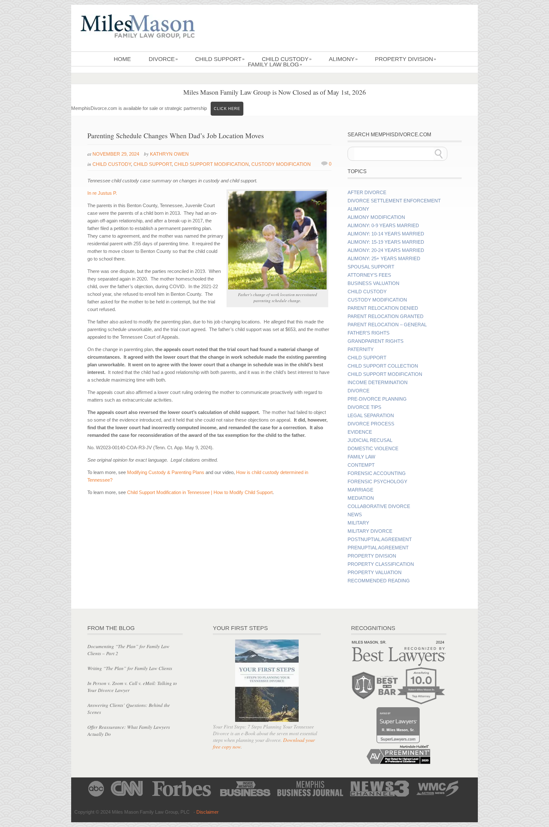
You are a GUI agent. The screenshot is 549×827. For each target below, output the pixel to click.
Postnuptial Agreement (380, 539)
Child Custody (287, 59)
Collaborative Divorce (379, 506)
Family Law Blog (275, 64)
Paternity (361, 349)
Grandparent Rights (375, 341)
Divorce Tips (364, 407)
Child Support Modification (211, 164)
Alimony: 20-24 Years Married (386, 250)
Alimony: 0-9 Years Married (383, 225)
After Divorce (367, 192)
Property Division (405, 59)
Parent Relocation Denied (383, 308)
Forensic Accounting (377, 473)
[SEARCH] (438, 154)
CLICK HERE (227, 108)
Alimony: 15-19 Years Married (386, 242)
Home (122, 59)
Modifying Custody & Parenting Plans (165, 472)
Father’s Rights (369, 333)
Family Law (361, 456)
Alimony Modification (376, 217)
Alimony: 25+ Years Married (384, 258)
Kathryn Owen (169, 154)
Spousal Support (371, 266)
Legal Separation (371, 415)
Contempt (361, 465)
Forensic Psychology (377, 481)
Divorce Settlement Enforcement (394, 200)
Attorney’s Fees (369, 275)
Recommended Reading (379, 580)
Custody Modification (281, 164)
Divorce (163, 59)
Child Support (220, 59)
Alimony (343, 59)
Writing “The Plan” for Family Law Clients (129, 668)
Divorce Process (371, 423)
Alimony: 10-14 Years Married (386, 233)
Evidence (360, 432)
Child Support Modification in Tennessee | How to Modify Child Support (200, 492)
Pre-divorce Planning (377, 399)
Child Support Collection (383, 366)
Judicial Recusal (370, 440)
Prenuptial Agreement (378, 547)
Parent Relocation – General (387, 324)
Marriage (360, 489)
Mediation (361, 498)
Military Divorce (370, 531)
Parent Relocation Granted (386, 316)
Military (358, 522)
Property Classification (381, 564)
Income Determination (378, 382)
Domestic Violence (373, 448)
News (355, 514)
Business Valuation (373, 283)
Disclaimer (207, 812)
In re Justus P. (102, 193)
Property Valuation (375, 572)
